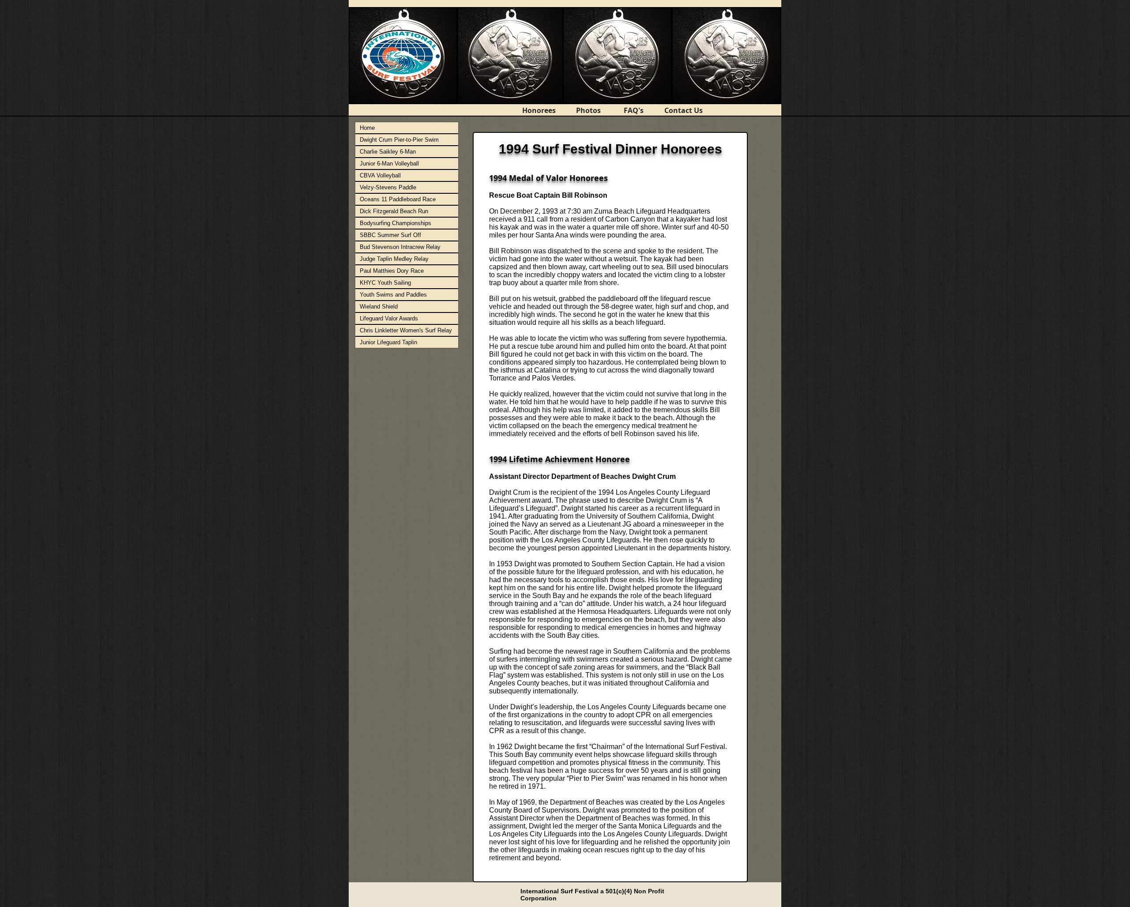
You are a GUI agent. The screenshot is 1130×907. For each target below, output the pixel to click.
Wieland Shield (379, 306)
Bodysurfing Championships (395, 223)
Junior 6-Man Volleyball (389, 163)
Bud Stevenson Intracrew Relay (400, 247)
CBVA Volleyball (380, 175)
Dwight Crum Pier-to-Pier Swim (399, 139)
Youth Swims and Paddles (393, 294)
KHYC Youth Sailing (385, 282)
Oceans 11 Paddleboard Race (398, 199)
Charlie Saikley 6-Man (388, 151)
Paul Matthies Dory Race (392, 270)
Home (367, 127)
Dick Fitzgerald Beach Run (394, 211)
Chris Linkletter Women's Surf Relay (406, 330)
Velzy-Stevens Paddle (388, 187)
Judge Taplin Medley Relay (394, 259)
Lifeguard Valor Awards (389, 318)
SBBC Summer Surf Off (390, 235)
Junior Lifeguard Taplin (388, 342)
